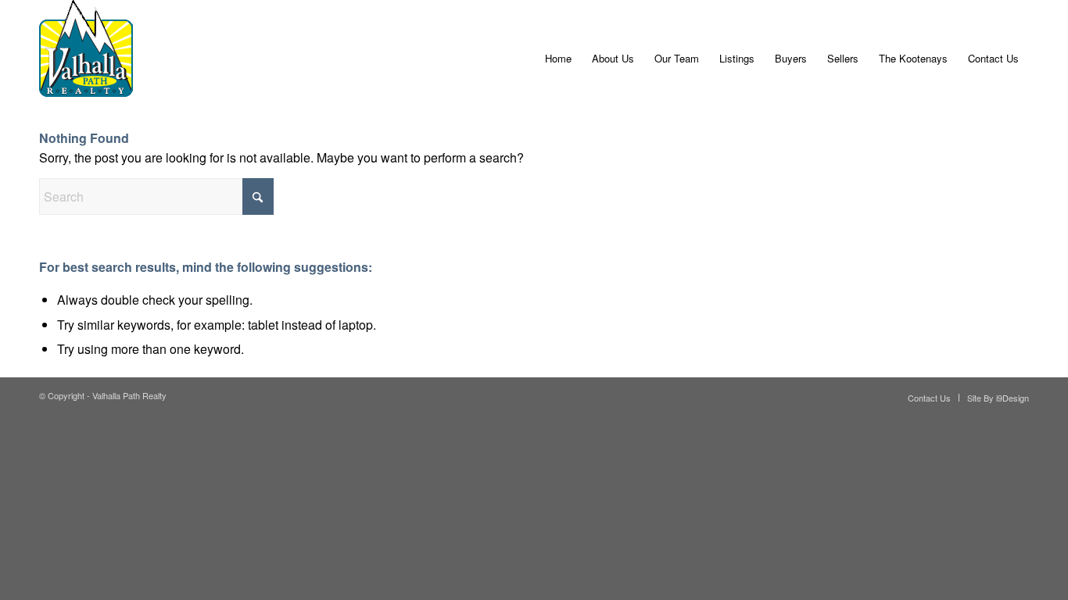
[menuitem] (558, 58)
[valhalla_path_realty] (86, 58)
